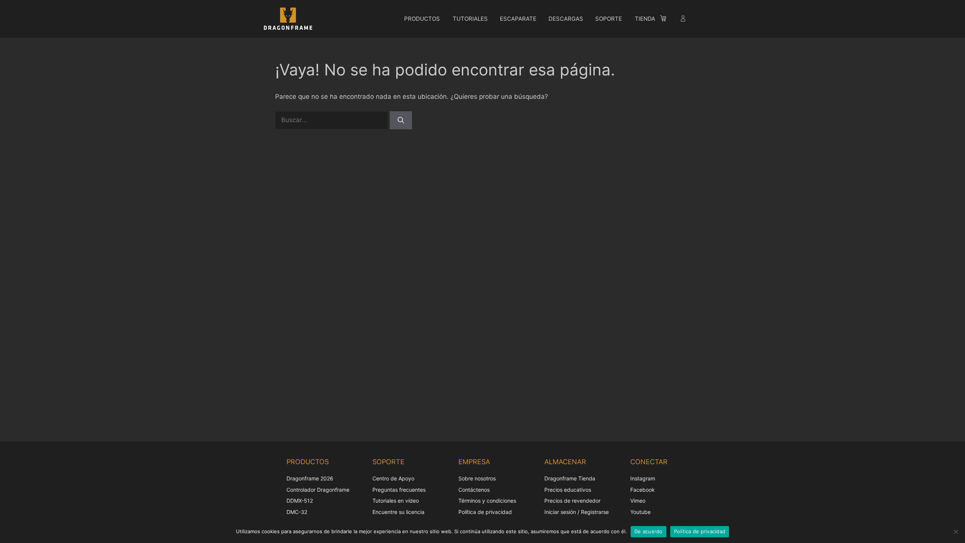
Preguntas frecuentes (399, 489)
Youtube (640, 512)
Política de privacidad (485, 512)
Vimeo (637, 500)
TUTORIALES (470, 18)
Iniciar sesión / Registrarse (576, 512)
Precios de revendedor (572, 500)
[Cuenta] (684, 19)
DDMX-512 (299, 500)
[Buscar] (401, 120)
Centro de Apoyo (393, 478)
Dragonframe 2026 (309, 478)
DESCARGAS (565, 18)
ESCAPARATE (518, 18)
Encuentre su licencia (398, 512)
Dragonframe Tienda (569, 478)
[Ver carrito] (667, 19)
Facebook (642, 489)
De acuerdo (648, 531)
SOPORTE (608, 18)
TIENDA (645, 18)
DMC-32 (296, 512)
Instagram (642, 478)
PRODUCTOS (422, 18)
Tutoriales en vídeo (395, 500)
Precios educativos (567, 489)
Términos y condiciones (487, 500)
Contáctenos (474, 489)
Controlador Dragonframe (317, 489)
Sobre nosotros (477, 478)
